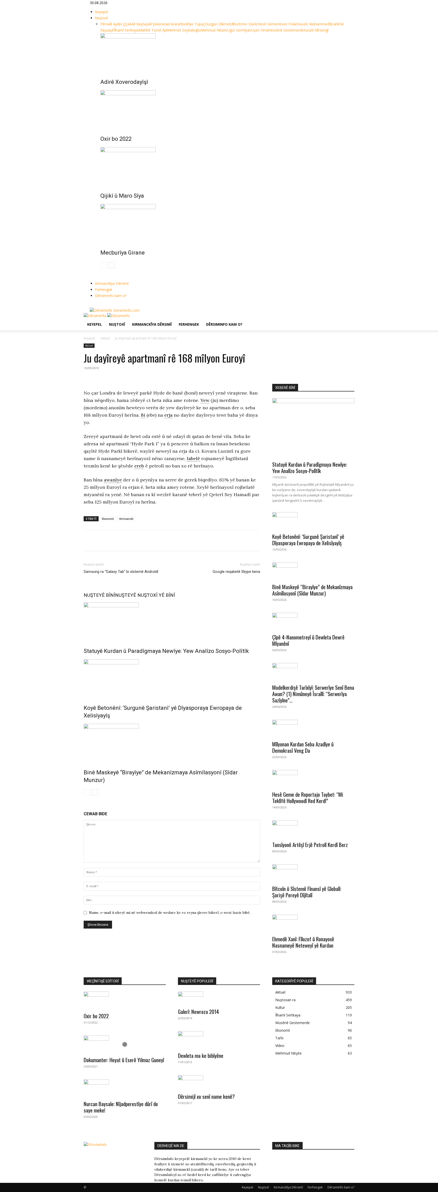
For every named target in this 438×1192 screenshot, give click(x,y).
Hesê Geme (267, 24)
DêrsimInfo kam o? (110, 295)
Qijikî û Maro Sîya (122, 196)
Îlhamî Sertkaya (126, 30)
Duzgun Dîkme (217, 24)
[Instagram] (95, 305)
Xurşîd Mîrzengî (316, 30)
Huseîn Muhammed (313, 24)
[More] (135, 541)
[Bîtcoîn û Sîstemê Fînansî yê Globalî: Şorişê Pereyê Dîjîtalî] (313, 873)
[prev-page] (103, 265)
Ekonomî (108, 519)
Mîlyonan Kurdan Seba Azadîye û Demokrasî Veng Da (303, 747)
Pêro (104, 24)
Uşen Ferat (260, 30)
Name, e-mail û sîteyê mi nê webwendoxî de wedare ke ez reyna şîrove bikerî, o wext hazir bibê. (169, 912)
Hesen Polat (287, 24)
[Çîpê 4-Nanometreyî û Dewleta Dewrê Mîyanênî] (313, 622)
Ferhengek (103, 289)
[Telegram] (124, 541)
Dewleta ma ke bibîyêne (200, 1055)
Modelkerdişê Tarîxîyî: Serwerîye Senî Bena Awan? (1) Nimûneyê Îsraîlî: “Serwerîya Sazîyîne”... (313, 693)
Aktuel (105, 338)
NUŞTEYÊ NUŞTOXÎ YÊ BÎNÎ (145, 595)
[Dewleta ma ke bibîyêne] (219, 1040)
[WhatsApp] (112, 541)
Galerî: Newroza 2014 (198, 1011)
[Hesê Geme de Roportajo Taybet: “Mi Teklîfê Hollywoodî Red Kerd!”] (313, 779)
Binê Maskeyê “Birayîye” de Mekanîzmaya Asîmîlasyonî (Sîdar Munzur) (312, 590)
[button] (348, 319)
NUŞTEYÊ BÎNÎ (99, 595)
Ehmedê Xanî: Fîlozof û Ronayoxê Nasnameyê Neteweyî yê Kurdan (303, 942)
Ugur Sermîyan (239, 30)
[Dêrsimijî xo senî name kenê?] (219, 1082)
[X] (99, 305)
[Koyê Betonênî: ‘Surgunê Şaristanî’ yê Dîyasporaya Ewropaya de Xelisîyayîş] (172, 678)
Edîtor (234, 24)
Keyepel (101, 11)
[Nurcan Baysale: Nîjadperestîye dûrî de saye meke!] (125, 1088)
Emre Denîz (248, 24)
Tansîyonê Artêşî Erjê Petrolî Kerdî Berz (310, 845)
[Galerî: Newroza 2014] (219, 998)
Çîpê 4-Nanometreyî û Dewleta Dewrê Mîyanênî (308, 640)
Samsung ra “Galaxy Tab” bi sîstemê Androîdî (121, 571)
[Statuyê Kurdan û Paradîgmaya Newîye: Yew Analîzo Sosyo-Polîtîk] (172, 621)
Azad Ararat (171, 24)
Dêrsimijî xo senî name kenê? (206, 1096)
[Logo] (95, 315)
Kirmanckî (126, 519)
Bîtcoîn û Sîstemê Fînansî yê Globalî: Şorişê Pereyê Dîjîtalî (306, 892)
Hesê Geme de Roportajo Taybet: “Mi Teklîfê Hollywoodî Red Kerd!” (307, 797)
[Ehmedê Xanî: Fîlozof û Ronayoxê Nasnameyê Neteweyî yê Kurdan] (313, 923)
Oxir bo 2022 (116, 139)
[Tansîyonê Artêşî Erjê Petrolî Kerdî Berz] (313, 829)
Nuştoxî (101, 17)
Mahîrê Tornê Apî (153, 30)
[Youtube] (102, 305)
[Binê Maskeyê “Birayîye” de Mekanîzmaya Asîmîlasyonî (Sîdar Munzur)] (172, 743)
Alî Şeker (155, 24)
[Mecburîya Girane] (224, 223)
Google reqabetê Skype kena (236, 571)
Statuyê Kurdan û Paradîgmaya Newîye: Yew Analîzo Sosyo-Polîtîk (166, 651)
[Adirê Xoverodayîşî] (224, 52)
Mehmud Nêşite (214, 30)
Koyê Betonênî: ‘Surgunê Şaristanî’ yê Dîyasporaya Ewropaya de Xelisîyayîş (308, 539)
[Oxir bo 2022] (224, 109)
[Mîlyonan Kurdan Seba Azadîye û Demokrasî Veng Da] (313, 729)
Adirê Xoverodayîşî (124, 82)
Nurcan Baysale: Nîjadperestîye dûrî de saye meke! (121, 1107)
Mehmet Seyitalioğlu (184, 30)
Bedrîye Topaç (193, 24)
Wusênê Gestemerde (286, 30)
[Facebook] (92, 305)
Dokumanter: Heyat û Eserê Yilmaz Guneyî (124, 1060)
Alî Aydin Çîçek (120, 24)
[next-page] (111, 265)
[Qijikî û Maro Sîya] (224, 166)
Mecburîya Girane (122, 252)
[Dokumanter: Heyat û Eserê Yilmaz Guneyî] (125, 1044)
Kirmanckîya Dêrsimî (112, 283)
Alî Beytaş (140, 24)
